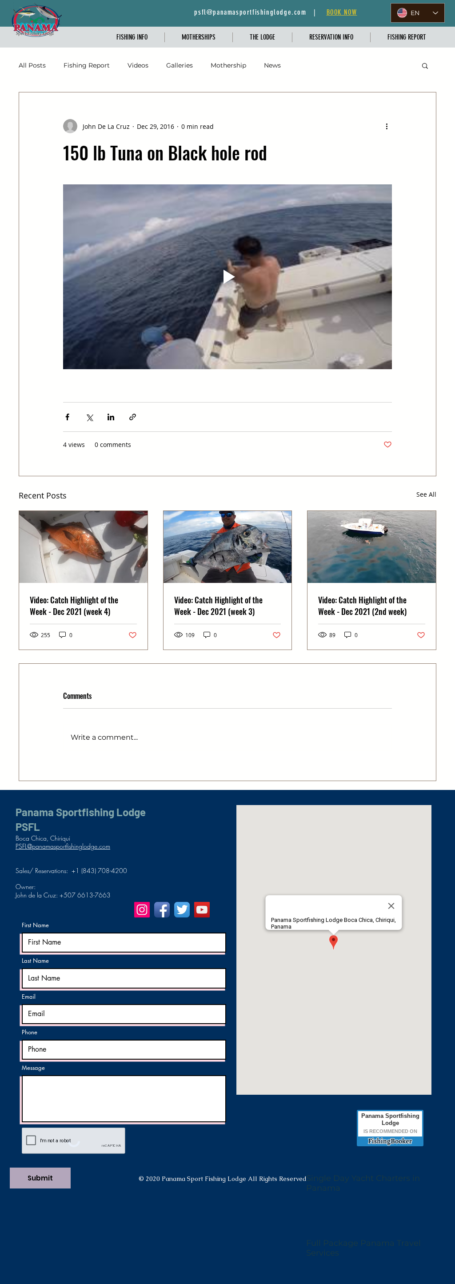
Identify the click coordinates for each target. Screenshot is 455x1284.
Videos (138, 65)
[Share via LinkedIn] (111, 417)
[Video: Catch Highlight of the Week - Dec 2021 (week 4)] (83, 547)
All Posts (32, 65)
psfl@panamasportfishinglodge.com (250, 12)
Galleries (179, 65)
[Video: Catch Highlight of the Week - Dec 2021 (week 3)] (228, 547)
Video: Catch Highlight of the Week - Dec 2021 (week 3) (218, 605)
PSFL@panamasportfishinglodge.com (63, 846)
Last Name (35, 961)
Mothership (228, 65)
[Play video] (227, 276)
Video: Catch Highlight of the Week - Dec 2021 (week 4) (74, 605)
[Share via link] (132, 417)
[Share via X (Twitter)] (89, 417)
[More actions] (386, 126)
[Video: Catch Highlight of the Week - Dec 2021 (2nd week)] (371, 547)
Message (33, 1068)
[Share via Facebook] (67, 417)
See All (426, 494)
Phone (29, 1032)
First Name (35, 925)
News (272, 65)
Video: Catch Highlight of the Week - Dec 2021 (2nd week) (362, 605)
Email (29, 997)
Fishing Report (87, 65)
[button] (132, 37)
